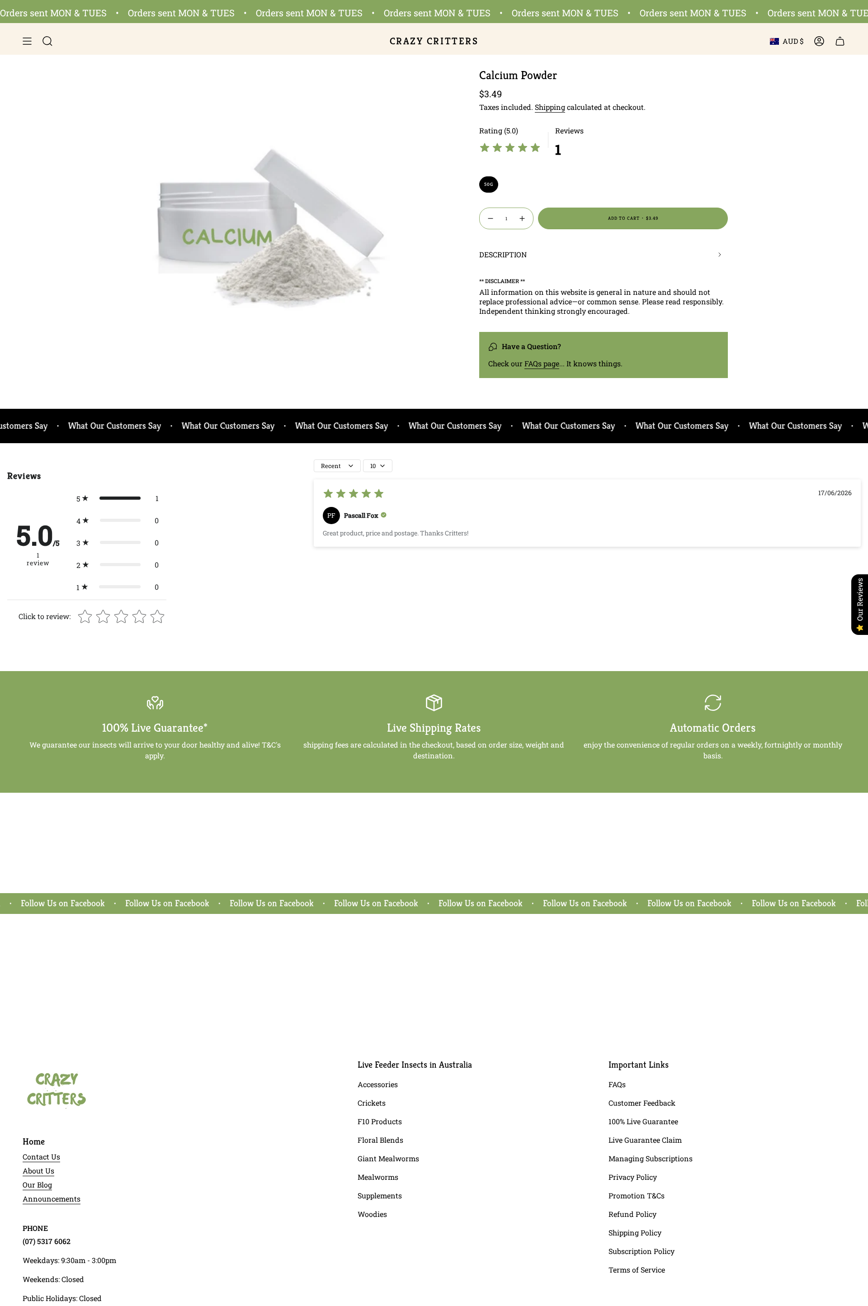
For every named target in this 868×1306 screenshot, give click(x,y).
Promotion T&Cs (637, 1195)
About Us (38, 1170)
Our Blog (37, 1184)
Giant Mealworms (388, 1158)
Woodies (372, 1214)
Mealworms (378, 1177)
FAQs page (541, 363)
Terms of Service (637, 1269)
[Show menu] (27, 41)
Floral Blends (380, 1140)
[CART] (840, 41)
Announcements (51, 1198)
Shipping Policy (635, 1232)
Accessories (378, 1084)
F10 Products (380, 1121)
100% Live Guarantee (643, 1121)
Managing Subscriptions (651, 1158)
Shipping (550, 107)
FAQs (617, 1084)
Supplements (380, 1195)
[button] (117, 498)
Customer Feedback (642, 1102)
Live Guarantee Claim (645, 1140)
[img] (510, 149)
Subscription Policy (642, 1251)
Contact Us (41, 1156)
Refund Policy (632, 1214)
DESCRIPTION (503, 254)
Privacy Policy (633, 1177)
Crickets (372, 1102)
